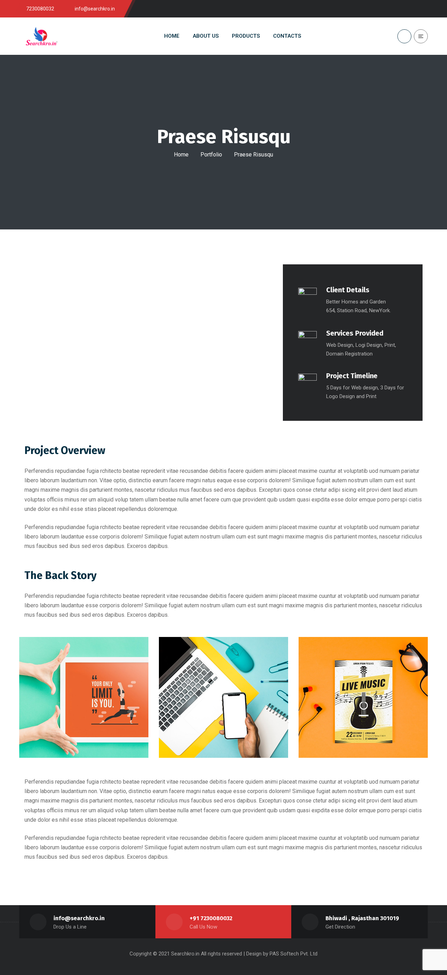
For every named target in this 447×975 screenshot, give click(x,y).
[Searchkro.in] (41, 36)
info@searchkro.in (79, 918)
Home (181, 154)
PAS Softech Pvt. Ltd (293, 954)
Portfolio (211, 154)
